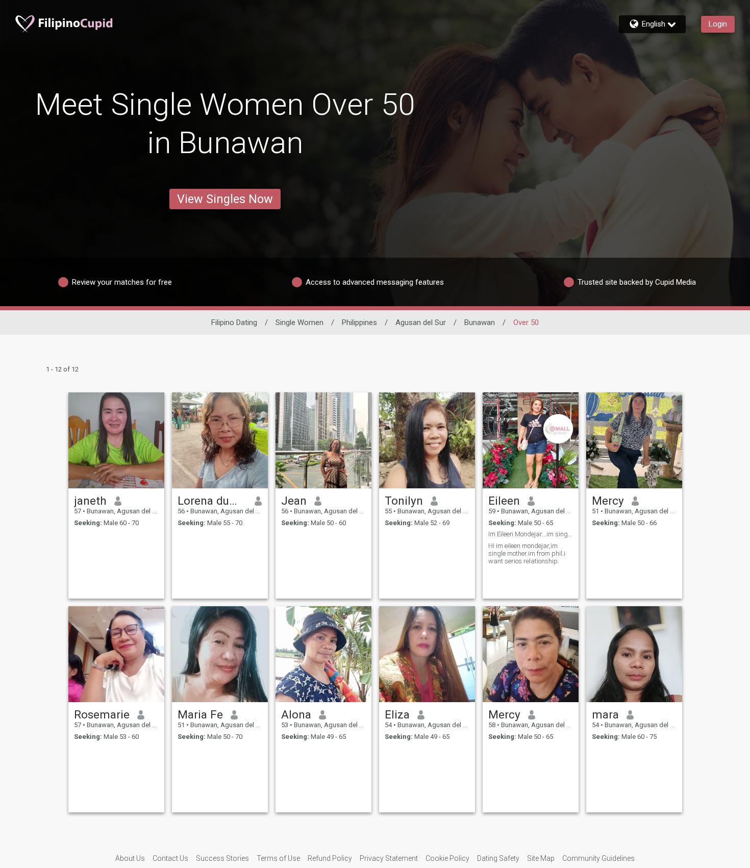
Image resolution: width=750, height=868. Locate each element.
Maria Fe (200, 714)
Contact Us (170, 858)
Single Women (299, 322)
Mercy (608, 500)
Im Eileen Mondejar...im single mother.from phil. (530, 534)
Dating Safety (498, 858)
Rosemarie (102, 714)
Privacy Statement (389, 858)
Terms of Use (278, 858)
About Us (130, 858)
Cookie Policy (447, 858)
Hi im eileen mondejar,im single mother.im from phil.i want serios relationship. (526, 553)
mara (605, 714)
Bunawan (479, 322)
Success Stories (222, 858)
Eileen (504, 500)
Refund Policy (330, 858)
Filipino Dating (234, 322)
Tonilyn (404, 500)
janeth (90, 500)
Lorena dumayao (212, 500)
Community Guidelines (598, 858)
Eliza (397, 714)
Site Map (541, 858)
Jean (294, 500)
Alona (296, 714)
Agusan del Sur (420, 322)
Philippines (359, 322)
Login (718, 24)
